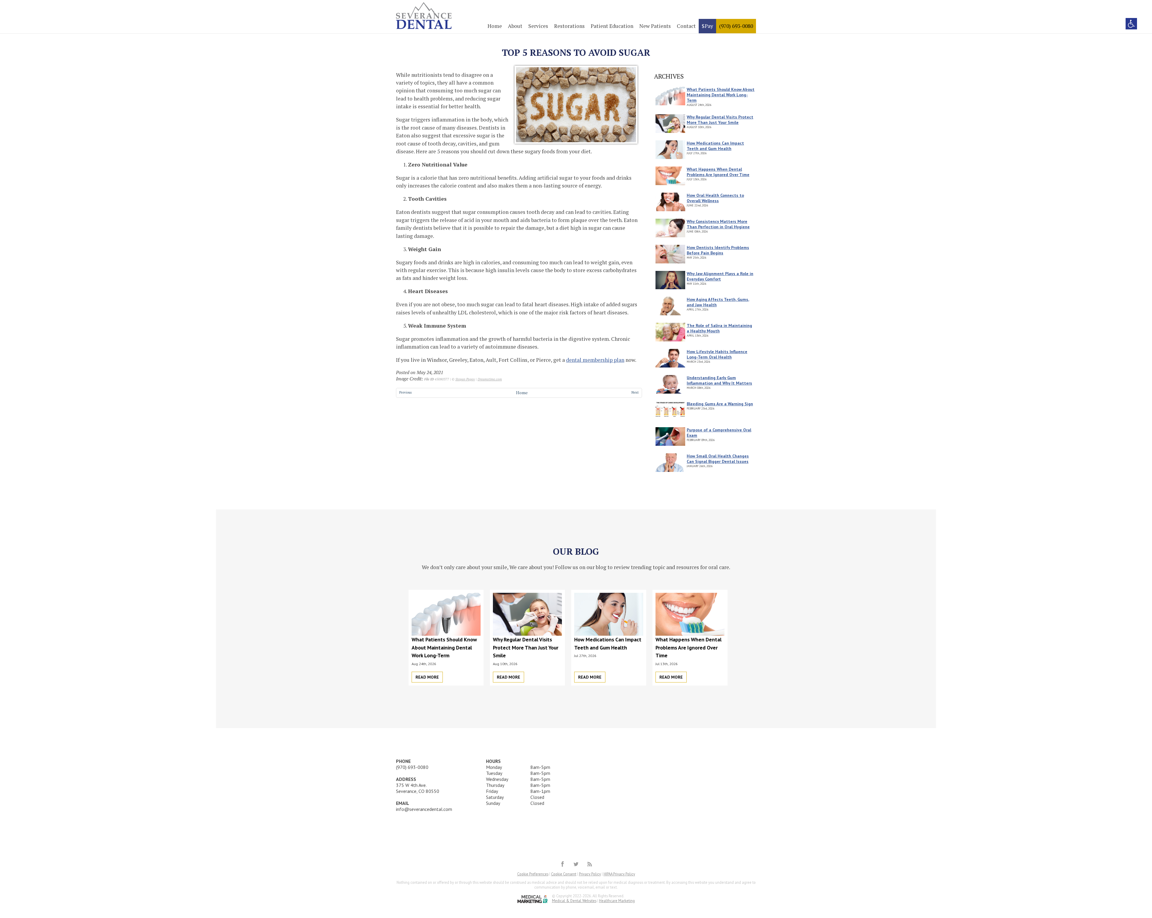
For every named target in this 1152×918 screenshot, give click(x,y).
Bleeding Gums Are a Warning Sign (720, 403)
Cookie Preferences (532, 874)
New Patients (655, 25)
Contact (686, 25)
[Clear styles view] (1131, 23)
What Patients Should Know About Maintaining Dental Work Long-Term (720, 95)
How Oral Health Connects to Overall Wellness (715, 198)
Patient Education (612, 25)
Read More (427, 677)
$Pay (707, 25)
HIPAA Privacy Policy (619, 874)
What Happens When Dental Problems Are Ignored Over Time (718, 171)
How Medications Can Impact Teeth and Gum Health (715, 145)
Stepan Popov (465, 379)
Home (495, 25)
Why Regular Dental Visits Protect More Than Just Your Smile (720, 119)
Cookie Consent (563, 874)
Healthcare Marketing (617, 900)
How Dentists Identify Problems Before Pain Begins (718, 250)
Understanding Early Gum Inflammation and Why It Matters (719, 380)
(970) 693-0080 (736, 25)
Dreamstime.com (490, 379)
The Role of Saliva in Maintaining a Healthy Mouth (719, 328)
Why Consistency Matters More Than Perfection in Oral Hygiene (718, 224)
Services (538, 25)
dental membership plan (595, 359)
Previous (405, 392)
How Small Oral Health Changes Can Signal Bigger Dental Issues (718, 458)
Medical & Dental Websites (574, 900)
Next (635, 392)
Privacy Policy (590, 874)
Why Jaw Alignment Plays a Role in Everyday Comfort (720, 276)
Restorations (569, 25)
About (515, 25)
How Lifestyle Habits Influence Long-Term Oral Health (717, 354)
